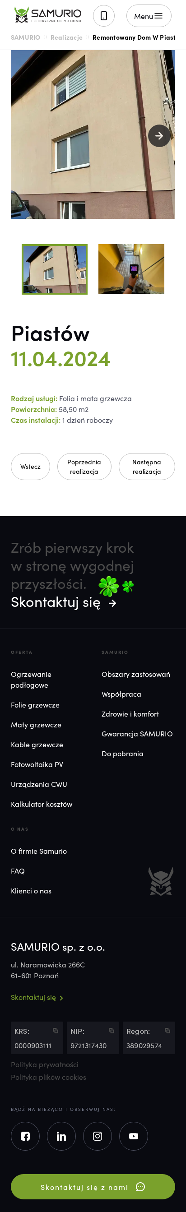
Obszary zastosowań (136, 674)
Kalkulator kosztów (41, 804)
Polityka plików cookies (48, 1077)
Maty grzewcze (36, 724)
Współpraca (121, 694)
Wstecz (30, 466)
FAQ (18, 870)
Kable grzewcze (37, 744)
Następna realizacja (146, 466)
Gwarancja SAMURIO (137, 733)
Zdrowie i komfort (130, 713)
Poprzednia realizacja (84, 466)
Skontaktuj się (56, 601)
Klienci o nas (31, 890)
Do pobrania (123, 753)
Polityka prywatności (45, 1064)
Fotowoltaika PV (37, 764)
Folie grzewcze (35, 704)
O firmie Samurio (39, 851)
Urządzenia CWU (39, 784)
